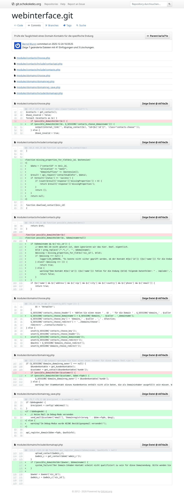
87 (21, 426)
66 (21, 169)
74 (21, 193)
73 (21, 190)
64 (21, 163)
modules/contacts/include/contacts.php (38, 69)
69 (21, 178)
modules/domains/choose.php (33, 75)
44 (21, 346)
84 (21, 417)
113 (20, 274)
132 (20, 480)
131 (20, 477)
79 (21, 208)
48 (15, 115)
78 (21, 205)
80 (15, 405)
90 (21, 435)
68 (21, 175)
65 (21, 166)
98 (15, 226)
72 (21, 187)
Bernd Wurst (29, 44)
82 (21, 411)
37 (21, 325)
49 (15, 118)
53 (15, 133)
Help (62, 4)
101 (15, 235)
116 (20, 283)
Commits (35, 25)
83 (21, 414)
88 (21, 429)
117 (20, 286)
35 (21, 319)
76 (21, 199)
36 (21, 322)
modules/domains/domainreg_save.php (38, 87)
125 (15, 459)
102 (15, 241)
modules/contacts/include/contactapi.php (39, 63)
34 (21, 316)
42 (21, 340)
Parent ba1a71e (159, 35)
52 (15, 130)
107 (20, 256)
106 (20, 253)
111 (20, 268)
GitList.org (106, 491)
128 (20, 468)
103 (20, 244)
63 (21, 160)
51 (15, 127)
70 (21, 181)
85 (21, 420)
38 (21, 328)
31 (15, 307)
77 (21, 202)
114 (20, 277)
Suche (82, 25)
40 (21, 334)
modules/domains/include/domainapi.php (40, 93)
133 (20, 483)
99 (15, 229)
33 (15, 313)
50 (15, 121)
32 (15, 310)
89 (21, 432)
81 (15, 408)
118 (20, 289)
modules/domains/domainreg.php (35, 81)
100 (15, 232)
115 (20, 280)
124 (15, 456)
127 (20, 465)
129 (20, 471)
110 (20, 265)
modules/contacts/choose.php (33, 57)
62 (15, 157)
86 (21, 423)
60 (15, 151)
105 (20, 250)
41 (21, 337)
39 (21, 331)
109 (20, 262)
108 (20, 259)
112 (20, 271)
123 (15, 453)
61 (15, 154)
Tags (69, 25)
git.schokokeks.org (28, 4)
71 (21, 184)
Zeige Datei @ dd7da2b (155, 103)
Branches (53, 25)
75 (21, 196)
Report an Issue (76, 4)
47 (15, 112)
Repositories (51, 4)
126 (20, 462)
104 (20, 247)
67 (21, 172)
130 (20, 474)
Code (20, 25)
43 (21, 343)
